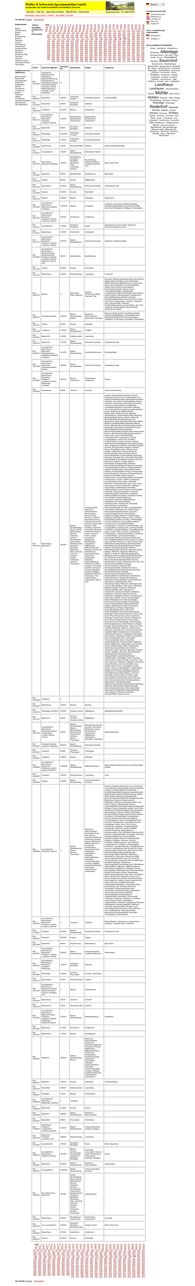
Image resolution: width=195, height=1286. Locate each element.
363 (63, 57)
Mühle (161, 92)
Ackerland (154, 52)
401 (143, 59)
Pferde (177, 98)
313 (124, 51)
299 (58, 51)
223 (96, 43)
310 (110, 51)
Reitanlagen (170, 103)
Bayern (18, 32)
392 (100, 59)
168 (133, 37)
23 (124, 25)
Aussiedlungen (21, 81)
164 (114, 37)
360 (49, 57)
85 (53, 31)
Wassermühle (157, 129)
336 (133, 53)
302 (72, 51)
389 (86, 59)
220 (82, 43)
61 (65, 29)
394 (110, 59)
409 (86, 61)
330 (105, 53)
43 (98, 27)
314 (129, 51)
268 (110, 47)
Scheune (163, 113)
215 (58, 43)
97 (98, 31)
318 (49, 53)
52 (132, 27)
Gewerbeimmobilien (23, 101)
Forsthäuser (165, 75)
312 (119, 51)
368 (86, 57)
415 (114, 61)
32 (58, 27)
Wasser (156, 125)
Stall (176, 116)
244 (96, 45)
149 (143, 35)
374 (114, 57)
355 (124, 55)
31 (54, 27)
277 (53, 49)
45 (106, 27)
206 (115, 41)
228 (119, 43)
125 (129, 33)
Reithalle (156, 110)
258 (63, 47)
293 (129, 49)
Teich (153, 118)
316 (138, 51)
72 (106, 29)
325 (82, 53)
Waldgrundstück (172, 123)
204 (105, 41)
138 (91, 35)
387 (77, 59)
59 (58, 29)
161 (100, 37)
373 (110, 57)
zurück (29, 20)
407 (77, 61)
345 (77, 55)
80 (135, 29)
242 (86, 45)
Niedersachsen (21, 49)
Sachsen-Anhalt (21, 61)
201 (91, 41)
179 (87, 39)
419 (133, 61)
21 (117, 25)
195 (63, 41)
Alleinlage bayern (157, 55)
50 (124, 27)
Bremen (18, 39)
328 (96, 53)
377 (129, 57)
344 (72, 55)
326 (86, 53)
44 (102, 27)
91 (76, 31)
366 (77, 57)
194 (58, 41)
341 (58, 55)
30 (50, 27)
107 (143, 31)
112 (68, 33)
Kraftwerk (152, 81)
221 (86, 43)
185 (115, 39)
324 (77, 53)
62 (69, 29)
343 (67, 55)
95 (90, 31)
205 (110, 41)
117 (91, 33)
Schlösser (160, 116)
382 (53, 59)
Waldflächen (160, 123)
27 (139, 25)
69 (95, 29)
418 (129, 61)
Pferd (171, 98)
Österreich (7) (155, 17)
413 (105, 61)
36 (72, 27)
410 (91, 61)
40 (87, 27)
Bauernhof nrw (157, 64)
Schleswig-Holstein (22, 63)
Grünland (164, 77)
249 (119, 45)
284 (86, 49)
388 (82, 59)
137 (86, 35)
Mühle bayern (174, 94)
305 (86, 51)
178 (82, 39)
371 (100, 57)
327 (91, 53)
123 (119, 33)
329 (100, 53)
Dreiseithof (176, 68)
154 (67, 37)
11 (80, 25)
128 (143, 33)
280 (67, 49)
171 (49, 39)
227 (114, 43)
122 (114, 33)
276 (49, 49)
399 (133, 59)
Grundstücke (20, 99)
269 (114, 47)
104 (129, 31)
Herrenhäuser (165, 79)
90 (72, 31)
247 (110, 45)
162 (105, 37)
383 (58, 59)
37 (76, 27)
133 (67, 35)
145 (124, 35)
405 (68, 61)
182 (101, 39)
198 (77, 41)
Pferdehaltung (155, 100)
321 (63, 53)
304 (82, 51)
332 (114, 53)
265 (96, 47)
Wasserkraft (156, 127)
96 (94, 31)
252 (133, 45)
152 (58, 37)
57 (50, 29)
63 (72, 29)
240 (77, 45)
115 (82, 33)
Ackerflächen (172, 48)
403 (58, 61)
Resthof (154, 113)
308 (100, 51)
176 (73, 39)
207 (119, 41)
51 (128, 27)
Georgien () (154, 39)
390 (91, 59)
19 (109, 25)
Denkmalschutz (164, 68)
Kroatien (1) (155, 19)
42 (95, 27)
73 (109, 29)
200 (86, 41)
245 (100, 45)
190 (138, 39)
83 (46, 31)
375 (119, 57)
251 (129, 45)
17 (102, 25)
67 (87, 29)
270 (119, 47)
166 (124, 37)
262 (82, 47)
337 (138, 53)
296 (143, 49)
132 (63, 35)
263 (86, 47)
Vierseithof (175, 120)
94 (87, 31)
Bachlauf (154, 61)
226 (110, 43)
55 (143, 27)
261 (77, 47)
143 (114, 35)
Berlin (17, 34)
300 (63, 51)
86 (57, 31)
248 (114, 45)
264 (91, 47)
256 (53, 47)
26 (135, 25)
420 (138, 61)
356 (129, 55)
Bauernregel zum (112, 12)
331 (110, 53)
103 (124, 31)
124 (124, 33)
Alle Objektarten (21, 105)
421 (143, 61)
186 (120, 39)
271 (124, 47)
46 (109, 27)
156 (77, 37)
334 (124, 53)
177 (78, 39)
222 (91, 43)
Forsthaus (154, 74)
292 (124, 49)
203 (100, 41)
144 (119, 35)
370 (96, 57)
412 (100, 61)
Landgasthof (174, 81)
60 (61, 29)
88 (64, 31)
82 (143, 29)
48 (117, 27)
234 (49, 45)
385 (67, 59)
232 (138, 43)
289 (110, 49)
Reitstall (173, 110)
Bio (149, 68)
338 (143, 53)
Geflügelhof (155, 77)
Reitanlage (158, 102)
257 (58, 47)
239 (72, 45)
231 (133, 43)
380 (143, 57)
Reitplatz (164, 110)
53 (135, 27)
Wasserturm (154, 131)
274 (138, 47)
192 (49, 41)
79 (132, 29)
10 (76, 25)
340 (53, 55)
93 (83, 31)
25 (132, 25)
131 (58, 35)
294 (133, 49)
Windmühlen (164, 136)
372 (105, 57)
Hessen (18, 43)
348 (91, 55)
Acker (153, 48)
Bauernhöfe (153, 66)
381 (49, 59)
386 (72, 59)
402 (53, 61)
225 (105, 43)
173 (59, 39)
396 (119, 59)
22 (121, 25)
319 (53, 53)
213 (49, 43)
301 (68, 51)
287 (100, 49)
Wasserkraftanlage (170, 127)
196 (68, 41)
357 (133, 55)
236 (58, 45)
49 (121, 27)
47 (113, 27)
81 (139, 29)
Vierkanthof (153, 120)
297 (49, 51)
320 (58, 53)
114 (78, 33)
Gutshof (173, 77)
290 (114, 49)
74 (113, 29)
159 (91, 37)
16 (98, 25)
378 (133, 57)
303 (77, 51)
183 (106, 39)
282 (77, 49)
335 (129, 53)
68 (91, 29)
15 (95, 25)
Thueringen (19, 65)
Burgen (18, 93)
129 (49, 35)
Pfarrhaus (164, 98)
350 (100, 55)
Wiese (162, 134)
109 (55, 33)
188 (129, 39)
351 (105, 55)
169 (138, 37)
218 (72, 43)
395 (114, 59)
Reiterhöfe (173, 107)
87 (61, 31)
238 (67, 45)
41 (91, 27)
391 (96, 59)
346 (82, 55)
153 (63, 37)
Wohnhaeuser (20, 103)
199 (82, 41)
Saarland (18, 57)
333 (119, 53)
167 (129, 37)
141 (105, 35)
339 (49, 55)
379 (138, 57)
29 (46, 27)
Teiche (159, 118)
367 (82, 57)
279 (63, 49)
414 (110, 61)
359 (143, 55)
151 (53, 37)
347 (86, 55)
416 (119, 61)
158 (86, 37)
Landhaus (164, 84)
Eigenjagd (152, 70)
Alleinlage (169, 51)
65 (80, 29)
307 (96, 51)
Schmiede (169, 116)
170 (143, 37)
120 (105, 33)
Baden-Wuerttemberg (20, 29)
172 (54, 39)
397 (124, 59)
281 (72, 49)
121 (110, 33)
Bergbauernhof (165, 66)
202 (96, 41)
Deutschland (39, 20)
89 (68, 31)
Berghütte (176, 66)
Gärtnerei (155, 79)
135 (77, 35)
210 (133, 41)
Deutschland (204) (157, 14)
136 (82, 35)
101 (114, 31)
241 (82, 45)
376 (124, 57)
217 (67, 43)
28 (143, 25)
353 (114, 55)
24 (128, 25)
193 (53, 41)
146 (129, 35)
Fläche (173, 72)
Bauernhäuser (170, 64)
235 (53, 45)
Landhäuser (156, 88)
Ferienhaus (175, 70)
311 (114, 51)
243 (91, 45)
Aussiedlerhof (170, 57)
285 (91, 49)
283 (82, 49)
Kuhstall (160, 81)
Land (166, 81)
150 (49, 37)
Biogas (154, 68)
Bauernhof (168, 60)
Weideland (165, 131)
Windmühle (171, 134)
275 (143, 47)
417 (124, 61)
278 (58, 49)
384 (63, 59)
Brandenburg (20, 37)
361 (53, 57)
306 (91, 51)
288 (105, 49)
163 (110, 37)
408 (82, 61)
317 (143, 51)
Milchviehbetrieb (172, 89)
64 (76, 29)
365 (72, 57)
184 (111, 39)
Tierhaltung (167, 118)
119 (100, 33)
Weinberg (174, 131)
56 (46, 29)
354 (119, 55)
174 (64, 39)
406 (72, 61)
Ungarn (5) (154, 24)
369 (91, 57)
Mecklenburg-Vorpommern (20, 46)
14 (91, 25)
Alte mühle (169, 55)
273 (133, 47)
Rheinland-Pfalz (21, 55)
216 (63, 43)
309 (105, 51)
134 (72, 35)
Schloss (173, 112)
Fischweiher (165, 72)
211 (138, 41)
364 (67, 57)
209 (129, 41)
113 (73, 33)
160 (96, 37)
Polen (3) (153, 21)
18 (106, 25)
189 (133, 39)
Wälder (18, 97)
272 (129, 47)
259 (67, 47)
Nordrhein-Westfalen (19, 52)
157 (82, 37)
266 (100, 47)
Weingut (155, 133)
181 (96, 39)
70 (98, 29)
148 (138, 35)
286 (96, 49)
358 (138, 55)
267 (105, 47)
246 (105, 45)
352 (110, 55)
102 (119, 31)
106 (138, 31)
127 (138, 33)
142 (110, 35)
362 (58, 57)
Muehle (151, 94)
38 (80, 27)
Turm (175, 118)
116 (87, 33)
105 (133, 31)
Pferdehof (166, 100)
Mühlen (153, 97)
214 (53, 43)
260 (72, 47)
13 (87, 25)
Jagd (174, 79)
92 (79, 31)
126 (133, 33)
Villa (151, 122)
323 (72, 53)
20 (113, 25)
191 (143, 39)
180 (92, 39)
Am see (160, 57)
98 (101, 31)
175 (68, 39)
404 (63, 61)
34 (65, 27)
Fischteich (155, 72)
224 (100, 43)
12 (84, 25)
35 (69, 27)
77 (124, 29)
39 (84, 27)
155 (72, 37)
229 (124, 43)
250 (124, 45)
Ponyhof (174, 100)
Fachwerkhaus (164, 70)
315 (133, 51)
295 (138, 49)
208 (124, 41)
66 (84, 29)
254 (143, 45)
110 (59, 33)
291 (119, 49)
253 (138, 45)
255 (49, 47)
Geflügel (174, 75)
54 (139, 27)
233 (143, 43)
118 (96, 33)
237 (63, 45)
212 (143, 41)
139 (96, 35)
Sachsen (18, 59)
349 (96, 55)
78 (128, 29)
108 (50, 33)
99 (105, 31)
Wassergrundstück (168, 125)
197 (72, 41)
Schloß (152, 116)
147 (133, 35)
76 (121, 29)
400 (138, 59)
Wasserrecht (170, 129)
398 (129, 59)
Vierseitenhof (164, 120)
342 (63, 55)
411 (96, 61)
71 (102, 29)
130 (53, 35)
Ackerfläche (161, 48)
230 (129, 43)
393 (105, 59)
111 (64, 33)
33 (61, 27)
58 (54, 29)
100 (110, 31)
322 (67, 53)
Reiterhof (158, 106)
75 (117, 29)
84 (50, 31)
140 (100, 35)
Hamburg (18, 41)
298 (53, 51)
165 (119, 37)
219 (77, 43)
